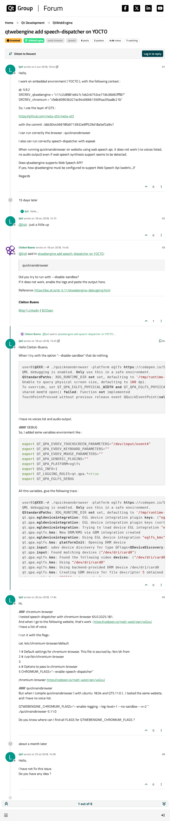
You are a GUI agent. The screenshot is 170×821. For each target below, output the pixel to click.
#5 (163, 597)
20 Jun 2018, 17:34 (45, 597)
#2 (163, 218)
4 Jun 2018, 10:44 (45, 67)
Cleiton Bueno (27, 247)
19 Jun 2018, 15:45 (45, 341)
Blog (22, 310)
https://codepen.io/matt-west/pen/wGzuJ (123, 621)
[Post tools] (161, 186)
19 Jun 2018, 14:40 (57, 247)
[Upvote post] (146, 186)
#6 (163, 754)
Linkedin (33, 310)
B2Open (47, 310)
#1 (163, 67)
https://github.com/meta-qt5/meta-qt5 (46, 116)
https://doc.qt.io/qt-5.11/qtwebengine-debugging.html (72, 290)
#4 (163, 341)
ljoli (21, 67)
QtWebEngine (35, 40)
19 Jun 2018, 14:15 (45, 218)
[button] (6, 815)
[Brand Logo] (34, 8)
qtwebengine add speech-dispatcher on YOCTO (71, 253)
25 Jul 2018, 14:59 (45, 754)
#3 (163, 247)
